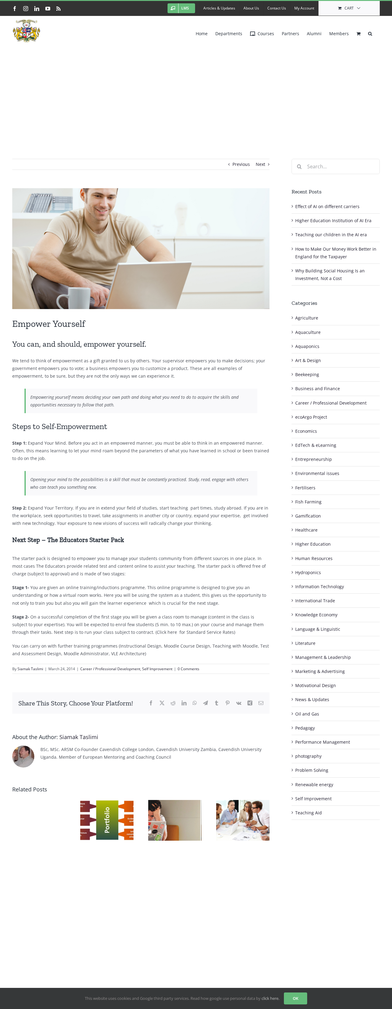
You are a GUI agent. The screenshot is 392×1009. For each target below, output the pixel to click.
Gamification (308, 516)
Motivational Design (315, 685)
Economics (306, 431)
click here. (270, 998)
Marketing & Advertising (320, 671)
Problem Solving (311, 770)
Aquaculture (308, 332)
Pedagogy (305, 728)
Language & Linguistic (317, 629)
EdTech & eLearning (315, 445)
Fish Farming (308, 502)
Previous (241, 164)
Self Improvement (157, 668)
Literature (305, 643)
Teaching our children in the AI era (331, 234)
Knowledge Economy (316, 615)
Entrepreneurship (313, 459)
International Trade (315, 601)
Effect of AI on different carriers (327, 206)
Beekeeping (307, 374)
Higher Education (313, 544)
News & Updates (312, 699)
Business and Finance (317, 388)
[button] (370, 32)
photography (308, 756)
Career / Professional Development (110, 668)
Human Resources (314, 558)
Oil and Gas (307, 714)
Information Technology (319, 586)
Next (260, 164)
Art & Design (308, 360)
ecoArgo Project (311, 417)
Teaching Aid (308, 813)
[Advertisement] (196, 91)
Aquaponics (307, 346)
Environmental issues (317, 473)
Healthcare (306, 530)
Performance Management (322, 742)
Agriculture (306, 318)
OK (295, 998)
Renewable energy (314, 784)
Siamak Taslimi (30, 668)
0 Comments (188, 668)
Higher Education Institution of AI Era (333, 220)
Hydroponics (308, 572)
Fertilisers (305, 488)
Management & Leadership (323, 657)
